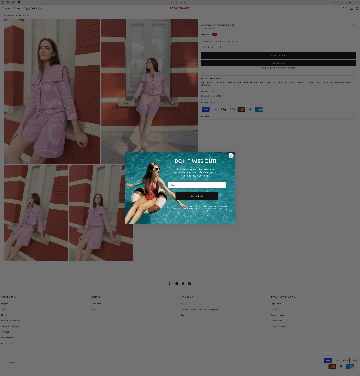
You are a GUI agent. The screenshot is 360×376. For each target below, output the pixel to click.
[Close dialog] (231, 155)
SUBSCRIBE (197, 196)
